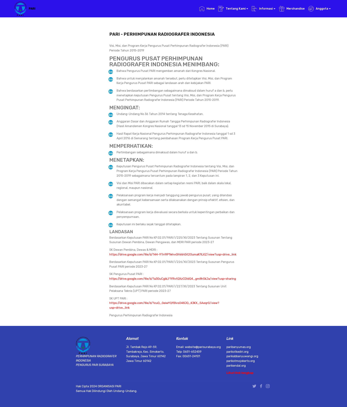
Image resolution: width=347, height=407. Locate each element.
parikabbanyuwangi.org (242, 356)
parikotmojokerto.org (240, 361)
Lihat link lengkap (239, 373)
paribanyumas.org (238, 347)
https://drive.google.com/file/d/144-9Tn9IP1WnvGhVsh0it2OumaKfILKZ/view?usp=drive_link (172, 254)
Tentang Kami (236, 8)
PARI (32, 8)
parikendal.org (236, 365)
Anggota (322, 8)
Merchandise (295, 8)
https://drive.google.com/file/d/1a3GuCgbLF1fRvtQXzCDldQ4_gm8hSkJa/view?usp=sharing (172, 278)
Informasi (266, 8)
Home (211, 8)
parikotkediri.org (237, 351)
